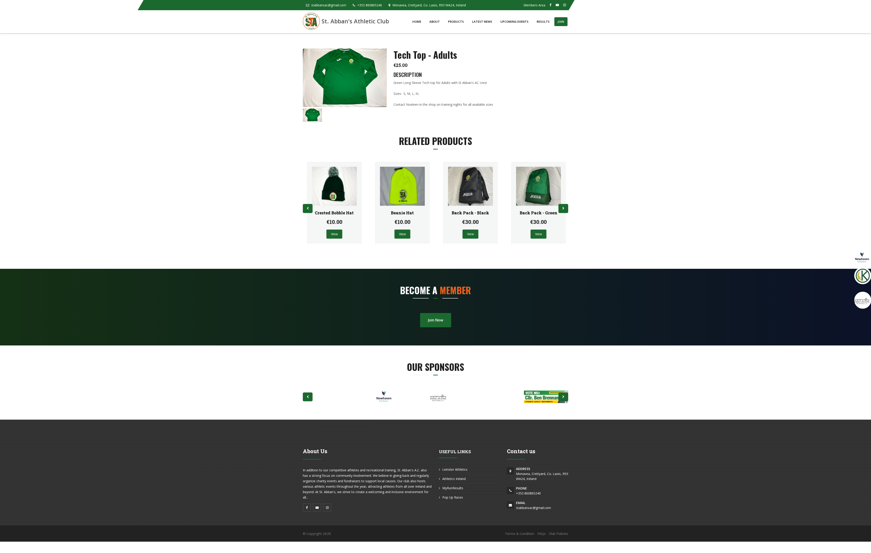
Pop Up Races (452, 497)
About (434, 22)
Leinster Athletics (454, 469)
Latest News (482, 22)
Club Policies (558, 533)
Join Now (435, 320)
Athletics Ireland (454, 479)
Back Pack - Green (537, 212)
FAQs (541, 533)
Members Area (534, 5)
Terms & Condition (519, 533)
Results (543, 22)
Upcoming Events (514, 22)
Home (416, 22)
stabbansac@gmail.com (533, 505)
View (333, 234)
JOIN (561, 22)
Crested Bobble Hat (333, 212)
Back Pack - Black (469, 212)
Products (456, 22)
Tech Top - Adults (425, 54)
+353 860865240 (528, 490)
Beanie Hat (401, 212)
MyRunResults (452, 488)
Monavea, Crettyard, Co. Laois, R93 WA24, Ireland (542, 474)
